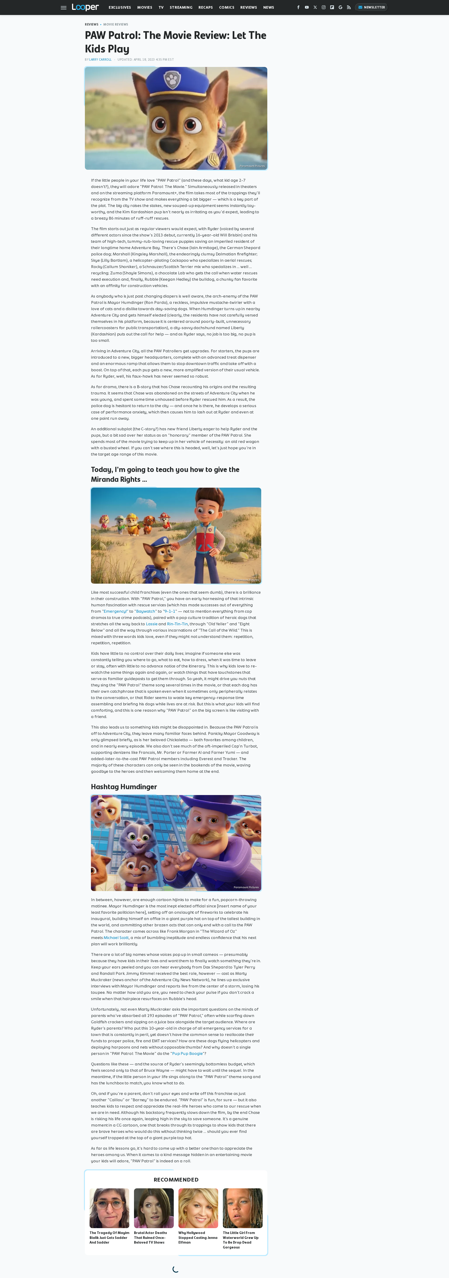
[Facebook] (298, 8)
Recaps (206, 7)
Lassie (151, 624)
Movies (144, 7)
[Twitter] (315, 8)
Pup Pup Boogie (187, 1053)
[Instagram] (323, 8)
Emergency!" (116, 611)
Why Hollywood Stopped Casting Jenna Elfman (197, 1237)
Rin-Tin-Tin (177, 624)
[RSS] (349, 8)
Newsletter (374, 7)
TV (161, 7)
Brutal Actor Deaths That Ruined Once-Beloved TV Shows (150, 1237)
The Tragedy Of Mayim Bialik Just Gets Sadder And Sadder (109, 1237)
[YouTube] (306, 8)
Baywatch (145, 611)
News (268, 7)
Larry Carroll (100, 60)
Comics (227, 7)
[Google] (340, 8)
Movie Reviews (115, 24)
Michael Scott (116, 937)
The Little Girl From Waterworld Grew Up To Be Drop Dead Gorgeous (241, 1240)
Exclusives (120, 7)
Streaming (181, 7)
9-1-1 (169, 611)
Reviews (248, 7)
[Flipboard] (332, 8)
